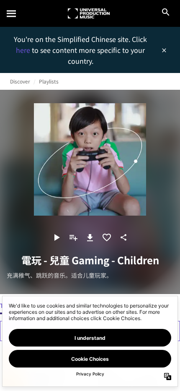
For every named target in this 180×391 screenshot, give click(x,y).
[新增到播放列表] (73, 237)
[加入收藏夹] (107, 237)
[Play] (56, 237)
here (24, 50)
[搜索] (12, 13)
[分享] (123, 237)
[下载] (90, 237)
